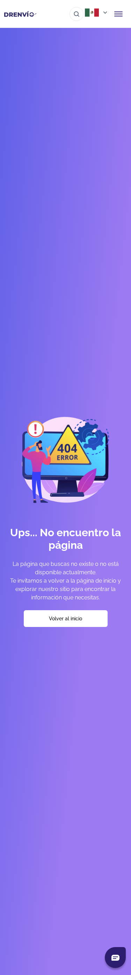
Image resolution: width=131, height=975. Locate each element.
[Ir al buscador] (76, 14)
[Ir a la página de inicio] (20, 14)
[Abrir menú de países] (97, 13)
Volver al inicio (65, 618)
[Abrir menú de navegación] (118, 14)
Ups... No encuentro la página (65, 538)
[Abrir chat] (115, 957)
